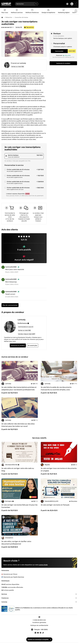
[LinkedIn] (35, 633)
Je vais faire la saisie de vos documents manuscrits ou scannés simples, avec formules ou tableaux (56, 389)
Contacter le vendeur (63, 63)
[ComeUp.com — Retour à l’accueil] (6, 4)
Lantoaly (23, 63)
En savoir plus (32, 345)
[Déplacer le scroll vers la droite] (76, 11)
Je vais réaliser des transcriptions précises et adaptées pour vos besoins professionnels (18, 388)
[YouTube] (38, 633)
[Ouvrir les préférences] (67, 4)
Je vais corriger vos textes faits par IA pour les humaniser (19, 506)
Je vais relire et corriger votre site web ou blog (17, 469)
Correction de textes (21, 17)
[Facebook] (40, 633)
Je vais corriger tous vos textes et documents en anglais (59, 469)
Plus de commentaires (10, 305)
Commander (59, 51)
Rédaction (8, 17)
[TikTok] (43, 633)
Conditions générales (39, 622)
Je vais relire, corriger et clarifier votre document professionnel (16, 542)
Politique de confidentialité (39, 625)
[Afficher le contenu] (76, 594)
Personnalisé (59, 43)
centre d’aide (43, 565)
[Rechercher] (36, 4)
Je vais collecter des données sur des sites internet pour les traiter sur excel (18, 425)
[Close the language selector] (50, 639)
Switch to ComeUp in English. (38, 639)
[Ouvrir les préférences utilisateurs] (75, 4)
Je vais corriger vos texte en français (55, 505)
